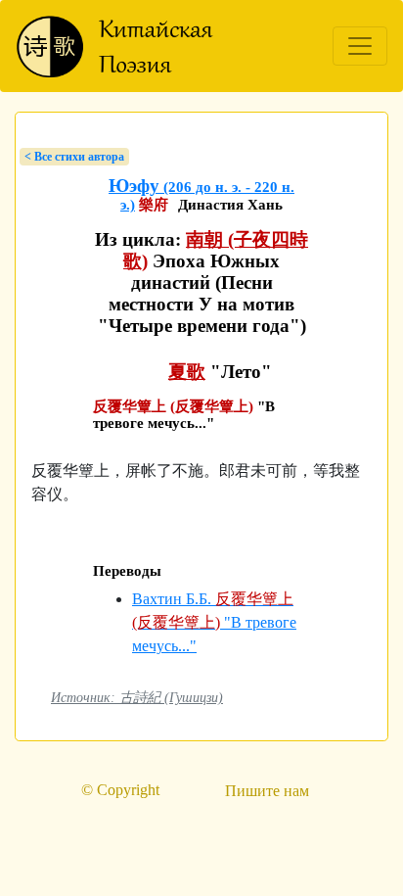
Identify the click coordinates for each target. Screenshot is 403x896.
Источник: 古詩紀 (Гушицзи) (137, 697)
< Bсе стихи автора (74, 157)
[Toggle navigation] (360, 46)
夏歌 (186, 371)
